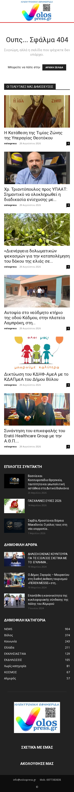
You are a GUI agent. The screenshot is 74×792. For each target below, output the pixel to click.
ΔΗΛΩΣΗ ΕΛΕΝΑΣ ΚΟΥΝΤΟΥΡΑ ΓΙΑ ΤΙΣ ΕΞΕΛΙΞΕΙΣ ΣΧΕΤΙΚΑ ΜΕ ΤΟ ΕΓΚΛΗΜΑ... (48, 558)
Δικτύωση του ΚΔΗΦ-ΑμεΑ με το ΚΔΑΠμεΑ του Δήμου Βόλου (36, 377)
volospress (10, 143)
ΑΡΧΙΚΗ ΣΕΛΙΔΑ (54, 67)
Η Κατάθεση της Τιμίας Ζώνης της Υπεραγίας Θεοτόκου (33, 135)
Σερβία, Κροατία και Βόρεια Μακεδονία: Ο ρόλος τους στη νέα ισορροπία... (47, 524)
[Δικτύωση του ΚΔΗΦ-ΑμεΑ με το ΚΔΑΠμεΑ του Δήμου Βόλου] (37, 353)
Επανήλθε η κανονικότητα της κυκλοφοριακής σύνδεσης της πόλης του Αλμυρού (48, 599)
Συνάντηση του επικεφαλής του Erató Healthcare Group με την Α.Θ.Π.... (34, 435)
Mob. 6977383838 (50, 780)
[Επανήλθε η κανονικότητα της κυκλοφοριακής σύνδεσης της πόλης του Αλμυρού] (14, 600)
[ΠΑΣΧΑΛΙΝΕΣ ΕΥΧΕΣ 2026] (14, 506)
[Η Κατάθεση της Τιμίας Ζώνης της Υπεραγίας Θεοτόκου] (37, 111)
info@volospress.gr (24, 780)
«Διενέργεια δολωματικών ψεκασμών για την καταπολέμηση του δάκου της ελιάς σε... (37, 256)
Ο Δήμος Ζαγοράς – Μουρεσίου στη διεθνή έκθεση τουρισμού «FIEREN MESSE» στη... (48, 579)
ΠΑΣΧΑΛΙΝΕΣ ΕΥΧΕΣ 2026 (44, 500)
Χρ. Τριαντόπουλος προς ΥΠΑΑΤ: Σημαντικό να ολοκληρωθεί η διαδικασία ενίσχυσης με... (35, 194)
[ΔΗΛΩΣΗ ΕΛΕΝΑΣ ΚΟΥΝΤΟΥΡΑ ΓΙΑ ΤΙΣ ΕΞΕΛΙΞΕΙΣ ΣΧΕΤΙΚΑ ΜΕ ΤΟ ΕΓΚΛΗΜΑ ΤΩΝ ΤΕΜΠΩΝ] (14, 559)
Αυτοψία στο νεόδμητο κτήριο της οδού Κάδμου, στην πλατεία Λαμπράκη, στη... (34, 317)
